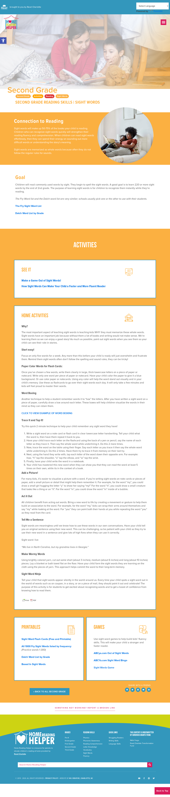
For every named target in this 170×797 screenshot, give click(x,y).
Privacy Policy (51, 778)
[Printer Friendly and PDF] (29, 600)
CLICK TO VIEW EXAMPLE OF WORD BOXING (47, 413)
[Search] (149, 764)
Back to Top (162, 790)
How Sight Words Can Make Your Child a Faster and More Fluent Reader (64, 286)
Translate (158, 11)
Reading (49, 96)
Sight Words (62, 96)
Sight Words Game (104, 667)
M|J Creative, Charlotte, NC (81, 778)
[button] (3, 40)
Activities (38, 96)
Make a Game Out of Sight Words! (41, 281)
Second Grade (32, 90)
